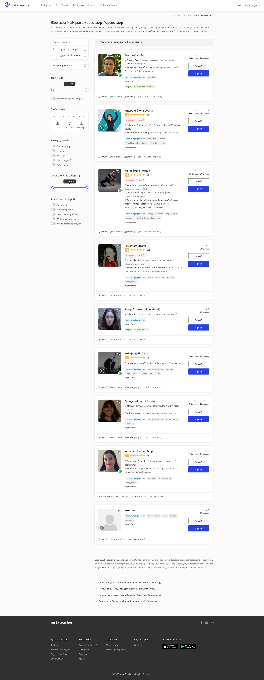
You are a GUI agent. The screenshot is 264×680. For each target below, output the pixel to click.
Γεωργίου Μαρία (135, 245)
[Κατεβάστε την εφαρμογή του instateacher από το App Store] (170, 646)
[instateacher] (18, 2)
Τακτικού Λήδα (134, 55)
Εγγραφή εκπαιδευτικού (84, 5)
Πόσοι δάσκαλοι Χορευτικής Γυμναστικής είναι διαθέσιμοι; (127, 588)
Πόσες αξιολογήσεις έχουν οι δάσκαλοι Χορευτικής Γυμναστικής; (130, 594)
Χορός (186, 15)
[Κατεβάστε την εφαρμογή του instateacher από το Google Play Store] (188, 646)
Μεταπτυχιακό (64, 160)
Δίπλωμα (61, 155)
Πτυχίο (60, 151)
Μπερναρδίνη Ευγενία (139, 110)
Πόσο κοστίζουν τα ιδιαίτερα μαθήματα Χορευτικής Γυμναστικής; (130, 582)
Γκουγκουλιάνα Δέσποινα (141, 401)
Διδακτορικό (63, 165)
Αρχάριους (62, 205)
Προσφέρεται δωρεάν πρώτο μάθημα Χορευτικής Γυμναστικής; (129, 601)
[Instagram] (212, 623)
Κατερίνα (130, 510)
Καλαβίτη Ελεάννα (136, 353)
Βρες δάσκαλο (62, 5)
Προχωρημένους (65, 209)
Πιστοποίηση (63, 146)
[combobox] (69, 42)
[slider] (52, 89)
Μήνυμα (199, 73)
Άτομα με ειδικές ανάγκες (69, 223)
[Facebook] (201, 623)
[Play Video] (102, 128)
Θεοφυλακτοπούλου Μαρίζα (143, 309)
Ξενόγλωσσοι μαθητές (67, 214)
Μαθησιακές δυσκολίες (68, 219)
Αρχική (177, 15)
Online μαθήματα (108, 5)
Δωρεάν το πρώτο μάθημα (69, 98)
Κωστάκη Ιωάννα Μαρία (140, 451)
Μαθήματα (46, 5)
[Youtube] (207, 623)
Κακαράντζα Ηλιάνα (137, 170)
